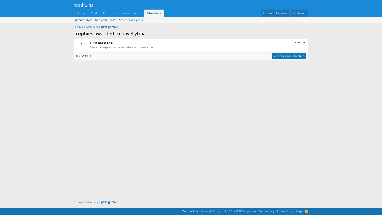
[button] (117, 13)
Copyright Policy (210, 211)
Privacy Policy (285, 211)
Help (299, 211)
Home (81, 13)
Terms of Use (190, 211)
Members (154, 13)
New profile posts (105, 20)
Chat (94, 13)
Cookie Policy (266, 211)
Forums (108, 13)
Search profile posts (131, 20)
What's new (130, 13)
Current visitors (83, 20)
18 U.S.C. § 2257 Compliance (239, 211)
